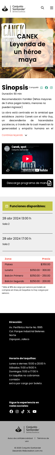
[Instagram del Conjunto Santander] (17, 411)
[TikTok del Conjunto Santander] (23, 411)
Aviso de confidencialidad (20, 438)
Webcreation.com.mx (32, 450)
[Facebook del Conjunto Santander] (11, 411)
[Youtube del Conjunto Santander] (34, 411)
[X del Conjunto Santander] (29, 411)
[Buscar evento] (42, 7)
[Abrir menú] (51, 8)
